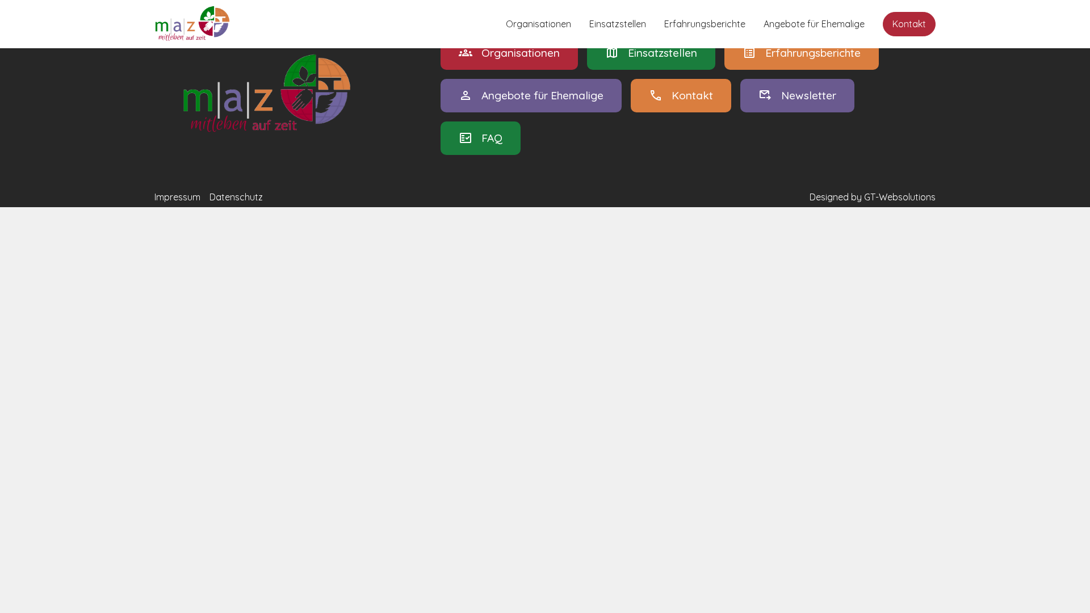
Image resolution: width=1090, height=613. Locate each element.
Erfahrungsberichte (704, 24)
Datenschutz (236, 197)
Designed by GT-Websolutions (873, 197)
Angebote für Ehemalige (814, 24)
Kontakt (909, 24)
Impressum (177, 197)
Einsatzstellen (617, 24)
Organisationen (538, 24)
